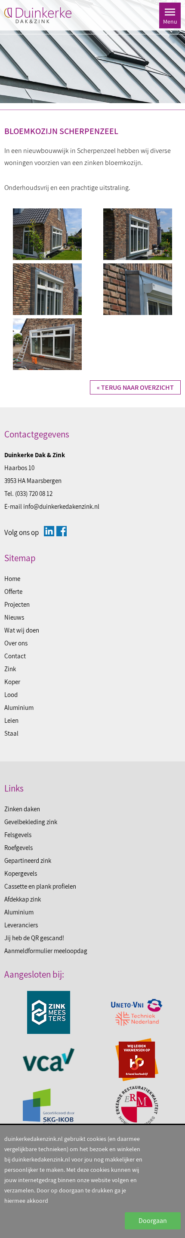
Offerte (13, 591)
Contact (15, 656)
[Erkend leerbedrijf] (136, 1059)
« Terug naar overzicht (135, 387)
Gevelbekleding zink (30, 822)
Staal (11, 733)
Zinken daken (22, 809)
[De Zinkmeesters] (48, 1012)
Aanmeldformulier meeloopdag (45, 951)
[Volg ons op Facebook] (61, 531)
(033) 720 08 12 (33, 493)
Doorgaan (153, 1220)
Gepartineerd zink (27, 860)
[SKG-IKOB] (48, 1106)
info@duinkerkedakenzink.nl (61, 506)
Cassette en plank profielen (40, 886)
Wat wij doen (21, 630)
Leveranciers (21, 925)
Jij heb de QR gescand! (34, 938)
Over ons (16, 643)
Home (12, 579)
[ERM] (136, 1106)
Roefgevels (18, 848)
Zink (10, 669)
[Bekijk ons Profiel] (49, 531)
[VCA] (48, 1059)
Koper (12, 682)
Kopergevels (20, 873)
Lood (11, 695)
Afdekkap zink (22, 899)
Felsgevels (17, 835)
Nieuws (14, 617)
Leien (11, 720)
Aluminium (19, 707)
